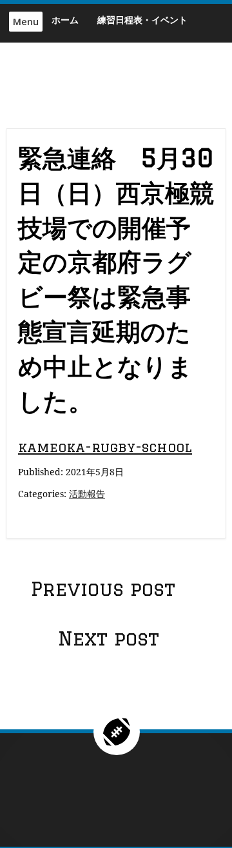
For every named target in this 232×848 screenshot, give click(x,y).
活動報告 (87, 494)
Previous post (103, 588)
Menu (26, 21)
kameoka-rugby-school (105, 447)
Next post (108, 638)
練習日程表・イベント (142, 20)
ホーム (65, 20)
